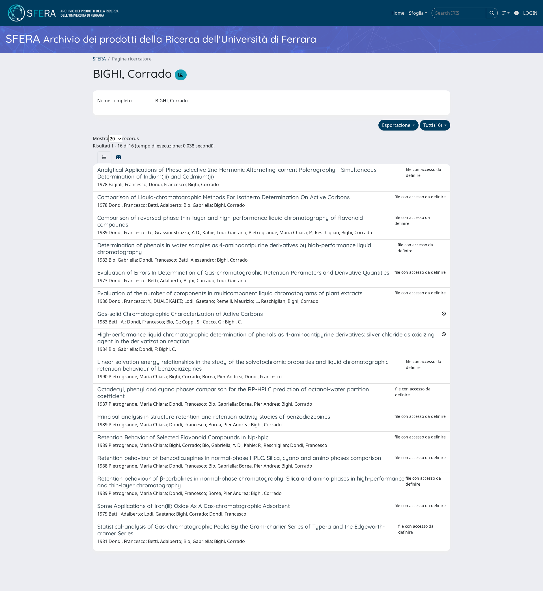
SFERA (99, 59)
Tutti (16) (433, 125)
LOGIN (530, 13)
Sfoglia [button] (416, 13)
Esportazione (396, 125)
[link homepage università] (63, 13)
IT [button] (504, 13)
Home (397, 13)
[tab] (104, 157)
